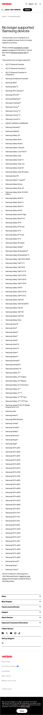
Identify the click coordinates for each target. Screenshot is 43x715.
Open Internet (6, 676)
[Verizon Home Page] (6, 4)
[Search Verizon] (26, 4)
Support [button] (5, 612)
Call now (27, 10)
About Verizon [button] (7, 617)
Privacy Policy (6, 661)
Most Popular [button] (7, 602)
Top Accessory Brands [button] (10, 607)
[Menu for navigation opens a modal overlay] (40, 4)
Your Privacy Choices (9, 666)
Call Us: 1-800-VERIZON (12, 9)
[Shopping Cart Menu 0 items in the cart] (35, 4)
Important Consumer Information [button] (15, 623)
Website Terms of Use (9, 680)
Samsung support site (19, 53)
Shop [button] (4, 596)
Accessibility (6, 671)
